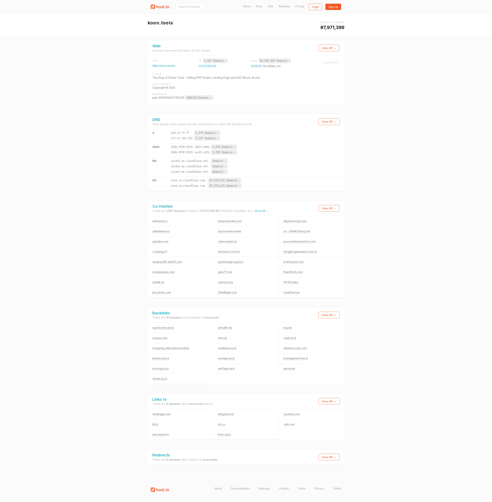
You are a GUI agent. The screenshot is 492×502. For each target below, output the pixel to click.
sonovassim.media (229, 231)
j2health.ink (225, 327)
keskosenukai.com (230, 221)
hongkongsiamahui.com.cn (300, 251)
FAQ (270, 6)
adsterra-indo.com (295, 348)
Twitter (337, 488)
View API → (329, 48)
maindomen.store (163, 327)
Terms (302, 488)
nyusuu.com (159, 338)
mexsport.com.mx (229, 251)
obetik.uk (158, 282)
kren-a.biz (224, 434)
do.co (221, 424)
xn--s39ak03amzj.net (296, 231)
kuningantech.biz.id (295, 358)
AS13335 (256, 66)
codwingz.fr (159, 251)
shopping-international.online (170, 348)
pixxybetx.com (161, 292)
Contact (284, 488)
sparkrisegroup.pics (230, 261)
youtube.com (291, 414)
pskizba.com (160, 241)
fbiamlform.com (293, 272)
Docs (259, 6)
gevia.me (289, 368)
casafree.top (291, 292)
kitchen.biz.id (160, 358)
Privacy (319, 488)
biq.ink (287, 327)
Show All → (262, 210)
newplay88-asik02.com (167, 261)
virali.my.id (289, 338)
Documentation (240, 488)
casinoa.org (225, 282)
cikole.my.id (159, 378)
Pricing (299, 6)
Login (315, 6)
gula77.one (225, 272)
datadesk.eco (161, 231)
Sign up (333, 6)
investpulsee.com (163, 272)
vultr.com (289, 424)
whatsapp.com (161, 414)
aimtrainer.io (159, 221)
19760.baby (290, 282)
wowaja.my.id (226, 358)
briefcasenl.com (293, 261)
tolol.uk (222, 338)
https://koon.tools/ (163, 65)
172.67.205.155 (207, 66)
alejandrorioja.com (295, 221)
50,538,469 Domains (274, 60)
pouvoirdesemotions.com (299, 241)
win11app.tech (226, 368)
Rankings (284, 6)
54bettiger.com (227, 292)
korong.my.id (160, 368)
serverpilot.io (160, 434)
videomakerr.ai (227, 241)
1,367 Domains (215, 60)
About (247, 6)
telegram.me (226, 414)
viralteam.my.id (227, 348)
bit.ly (155, 424)
